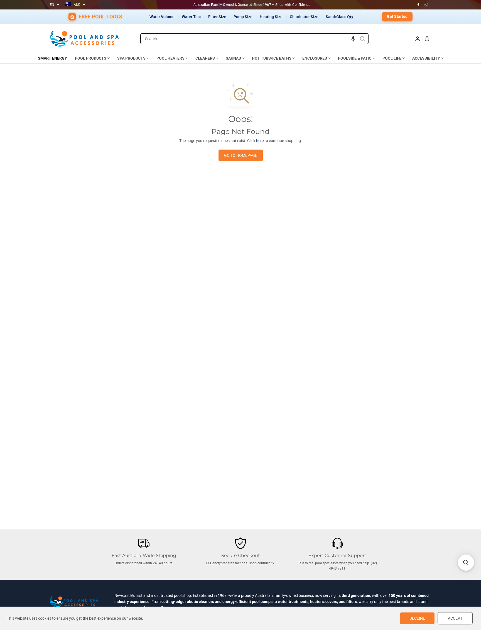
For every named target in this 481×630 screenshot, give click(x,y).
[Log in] (417, 39)
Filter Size (217, 16)
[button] (353, 38)
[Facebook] (418, 4)
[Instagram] (426, 4)
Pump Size (243, 16)
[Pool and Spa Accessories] (84, 38)
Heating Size (271, 16)
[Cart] (427, 39)
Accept (455, 618)
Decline (417, 618)
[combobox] (254, 38)
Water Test (191, 16)
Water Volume (162, 16)
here (260, 140)
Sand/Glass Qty (339, 16)
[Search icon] (362, 38)
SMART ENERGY (52, 58)
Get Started (397, 16)
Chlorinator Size (304, 16)
